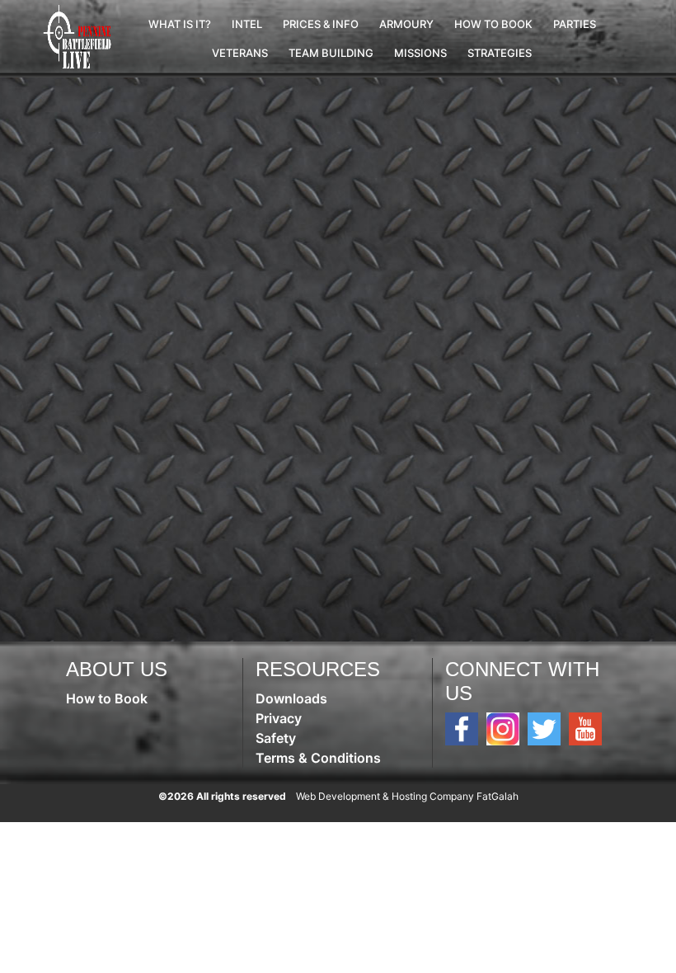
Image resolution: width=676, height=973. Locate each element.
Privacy (279, 718)
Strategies (499, 52)
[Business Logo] (79, 37)
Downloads (291, 698)
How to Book (493, 24)
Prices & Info (321, 24)
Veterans (240, 52)
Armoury (406, 24)
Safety (276, 738)
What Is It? (179, 24)
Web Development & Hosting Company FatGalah (407, 796)
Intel (247, 24)
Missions (420, 52)
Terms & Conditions (318, 758)
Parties (574, 24)
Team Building (331, 52)
